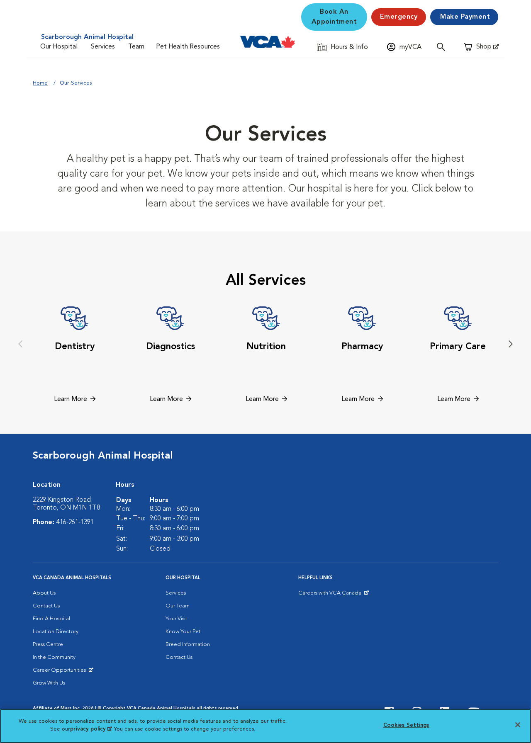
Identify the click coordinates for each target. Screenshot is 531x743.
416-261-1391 (75, 522)
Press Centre (48, 644)
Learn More (70, 399)
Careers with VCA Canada (330, 595)
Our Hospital (59, 47)
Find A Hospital (51, 619)
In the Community (54, 657)
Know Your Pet (183, 631)
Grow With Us (49, 683)
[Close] (518, 725)
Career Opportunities (61, 672)
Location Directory (55, 631)
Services (103, 47)
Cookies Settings (406, 725)
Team (136, 47)
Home (40, 83)
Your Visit (176, 619)
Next (511, 344)
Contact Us (46, 606)
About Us (44, 593)
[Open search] (443, 46)
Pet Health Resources (188, 47)
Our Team (178, 606)
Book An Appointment (334, 17)
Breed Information (188, 644)
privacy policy (91, 729)
